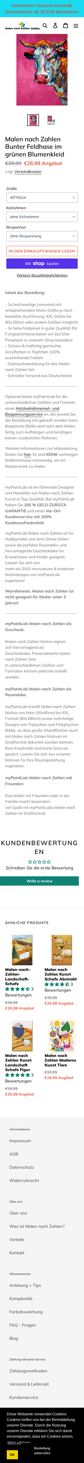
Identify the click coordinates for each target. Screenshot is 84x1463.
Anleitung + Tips (25, 1285)
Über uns (18, 1213)
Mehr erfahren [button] (19, 1443)
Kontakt (16, 1252)
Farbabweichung (26, 1311)
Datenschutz (21, 1167)
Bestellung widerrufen (42, 1450)
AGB (13, 1154)
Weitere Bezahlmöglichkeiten (42, 275)
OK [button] (12, 1454)
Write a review (39, 881)
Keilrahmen (16, 207)
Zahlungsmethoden (28, 1371)
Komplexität (20, 1298)
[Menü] (76, 25)
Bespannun (16, 227)
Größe (11, 188)
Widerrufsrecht (24, 1180)
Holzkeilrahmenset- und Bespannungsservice (32, 411)
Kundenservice (23, 1397)
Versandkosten (28, 171)
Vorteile (16, 1239)
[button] (18, 989)
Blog (13, 1338)
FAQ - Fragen (22, 1325)
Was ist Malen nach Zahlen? (37, 1226)
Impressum (20, 1140)
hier (27, 454)
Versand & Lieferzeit (29, 1384)
